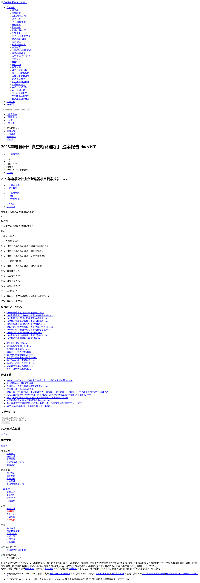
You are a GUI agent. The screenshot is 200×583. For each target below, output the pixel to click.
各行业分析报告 (19, 87)
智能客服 (29, 568)
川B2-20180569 (103, 573)
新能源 (10, 139)
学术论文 (16, 59)
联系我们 (11, 511)
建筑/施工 (16, 42)
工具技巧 (11, 495)
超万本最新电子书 (20, 79)
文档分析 (11, 501)
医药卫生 (16, 19)
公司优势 (11, 517)
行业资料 (16, 62)
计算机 (15, 10)
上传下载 (11, 478)
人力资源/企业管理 (21, 56)
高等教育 (16, 13)
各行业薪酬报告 (19, 70)
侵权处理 (11, 456)
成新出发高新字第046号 (153, 573)
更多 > (4, 434)
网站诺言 (11, 465)
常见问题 (11, 206)
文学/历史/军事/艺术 (21, 50)
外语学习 (16, 24)
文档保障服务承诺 (15, 484)
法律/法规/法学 (19, 30)
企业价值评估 (18, 84)
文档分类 (11, 7)
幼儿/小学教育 (19, 44)
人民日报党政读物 (20, 76)
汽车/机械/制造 (19, 22)
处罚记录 (11, 539)
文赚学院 (5, 489)
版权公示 (11, 536)
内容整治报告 (13, 531)
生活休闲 (16, 67)
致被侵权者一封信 (15, 462)
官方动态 (11, 498)
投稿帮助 (11, 481)
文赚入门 (11, 492)
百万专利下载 (18, 90)
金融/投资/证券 (19, 16)
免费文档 (11, 101)
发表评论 (5, 423)
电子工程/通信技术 (21, 36)
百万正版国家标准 (20, 99)
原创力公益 (12, 533)
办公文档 (16, 64)
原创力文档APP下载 (16, 550)
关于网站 (11, 508)
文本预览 (12, 204)
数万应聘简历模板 (20, 81)
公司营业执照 (117, 573)
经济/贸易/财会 (19, 39)
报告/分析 (16, 27)
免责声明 (11, 459)
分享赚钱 (11, 542)
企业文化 (11, 514)
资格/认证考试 (19, 53)
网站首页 (11, 131)
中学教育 (16, 47)
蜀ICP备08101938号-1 (60, 573)
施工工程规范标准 (20, 73)
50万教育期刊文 (19, 93)
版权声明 (11, 453)
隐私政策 (11, 476)
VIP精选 (10, 104)
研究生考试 (17, 33)
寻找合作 (11, 520)
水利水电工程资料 (20, 96)
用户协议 (11, 473)
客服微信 (49, 568)
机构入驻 (11, 528)
